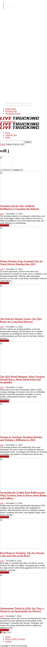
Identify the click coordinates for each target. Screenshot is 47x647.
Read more (4, 225)
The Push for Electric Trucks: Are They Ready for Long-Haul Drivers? (21, 320)
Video (7, 8)
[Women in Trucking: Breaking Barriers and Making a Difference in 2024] (21, 432)
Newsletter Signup (12, 113)
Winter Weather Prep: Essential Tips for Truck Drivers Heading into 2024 (21, 262)
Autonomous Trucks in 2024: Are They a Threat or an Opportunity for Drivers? (22, 610)
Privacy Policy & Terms (15, 639)
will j (2, 214)
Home (2, 144)
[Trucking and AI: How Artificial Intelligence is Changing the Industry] (21, 201)
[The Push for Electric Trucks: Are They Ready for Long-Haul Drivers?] (21, 314)
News (7, 3)
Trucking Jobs (11, 5)
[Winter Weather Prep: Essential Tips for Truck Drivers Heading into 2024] (21, 256)
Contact (8, 641)
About (7, 637)
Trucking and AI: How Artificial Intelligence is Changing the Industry (19, 207)
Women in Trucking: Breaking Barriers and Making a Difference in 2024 (21, 438)
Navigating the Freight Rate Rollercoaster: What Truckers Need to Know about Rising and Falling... (23, 495)
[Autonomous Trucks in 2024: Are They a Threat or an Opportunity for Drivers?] (21, 603)
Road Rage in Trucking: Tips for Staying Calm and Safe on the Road (22, 554)
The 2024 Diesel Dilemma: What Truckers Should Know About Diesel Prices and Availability (22, 379)
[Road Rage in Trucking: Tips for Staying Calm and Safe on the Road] (21, 548)
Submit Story (10, 109)
